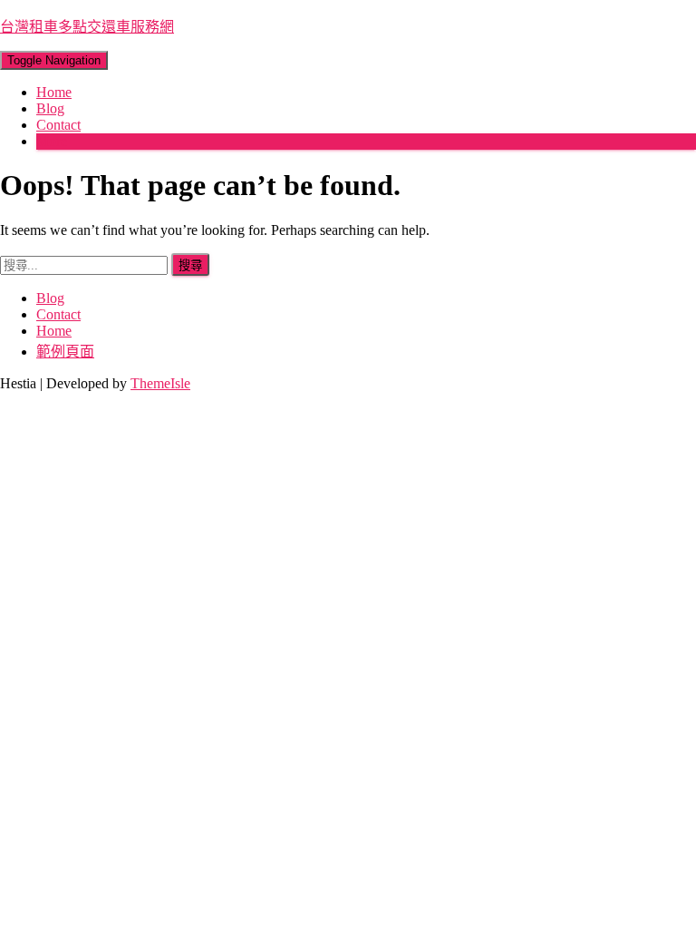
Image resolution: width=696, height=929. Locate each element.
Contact (58, 124)
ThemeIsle (160, 383)
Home (54, 92)
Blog (50, 108)
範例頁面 (65, 351)
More (51, 141)
